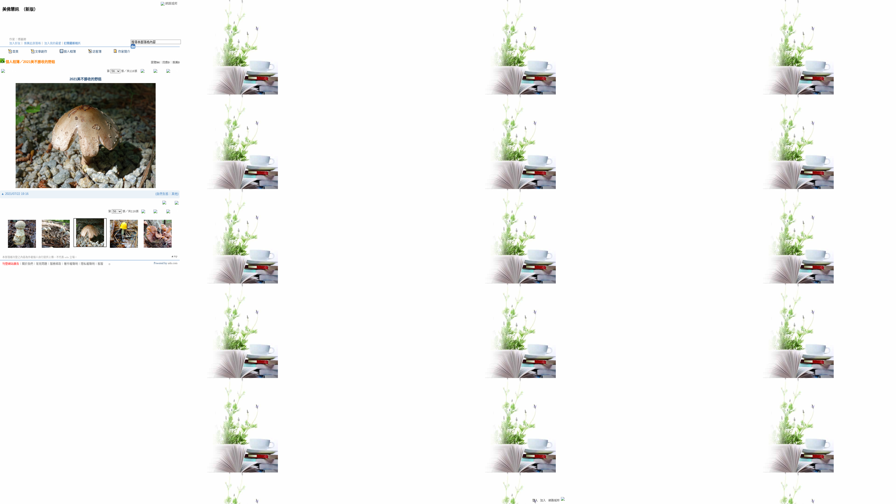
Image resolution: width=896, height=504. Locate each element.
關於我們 (27, 264)
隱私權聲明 (88, 264)
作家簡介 (124, 51)
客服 (100, 264)
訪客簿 (97, 51)
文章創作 (41, 51)
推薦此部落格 (32, 43)
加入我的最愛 (52, 43)
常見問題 (41, 264)
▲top (174, 256)
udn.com (172, 263)
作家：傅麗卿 (17, 39)
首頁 (15, 51)
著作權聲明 (71, 264)
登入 (535, 500)
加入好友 (15, 43)
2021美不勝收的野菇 (39, 62)
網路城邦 (171, 3)
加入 (543, 500)
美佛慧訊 (10, 9)
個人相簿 (70, 51)
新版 (29, 9)
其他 (175, 194)
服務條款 (55, 264)
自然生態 (162, 194)
